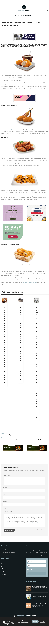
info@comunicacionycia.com (9, 522)
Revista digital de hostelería (24, 15)
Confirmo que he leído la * (35, 568)
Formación (3, 574)
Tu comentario (7, 475)
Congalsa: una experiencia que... (39, 595)
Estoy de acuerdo (9, 511)
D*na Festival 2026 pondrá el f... (39, 604)
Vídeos (2, 576)
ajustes (13, 624)
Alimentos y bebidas (5, 19)
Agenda (3, 568)
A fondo (3, 565)
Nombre (5, 487)
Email (4, 494)
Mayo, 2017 (3, 29)
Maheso (12, 129)
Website (5, 501)
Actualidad (3, 563)
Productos (3, 562)
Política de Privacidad (34, 522)
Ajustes (42, 621)
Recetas (3, 573)
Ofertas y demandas (5, 569)
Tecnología (3, 566)
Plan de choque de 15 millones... (39, 586)
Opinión (3, 571)
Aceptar (35, 621)
